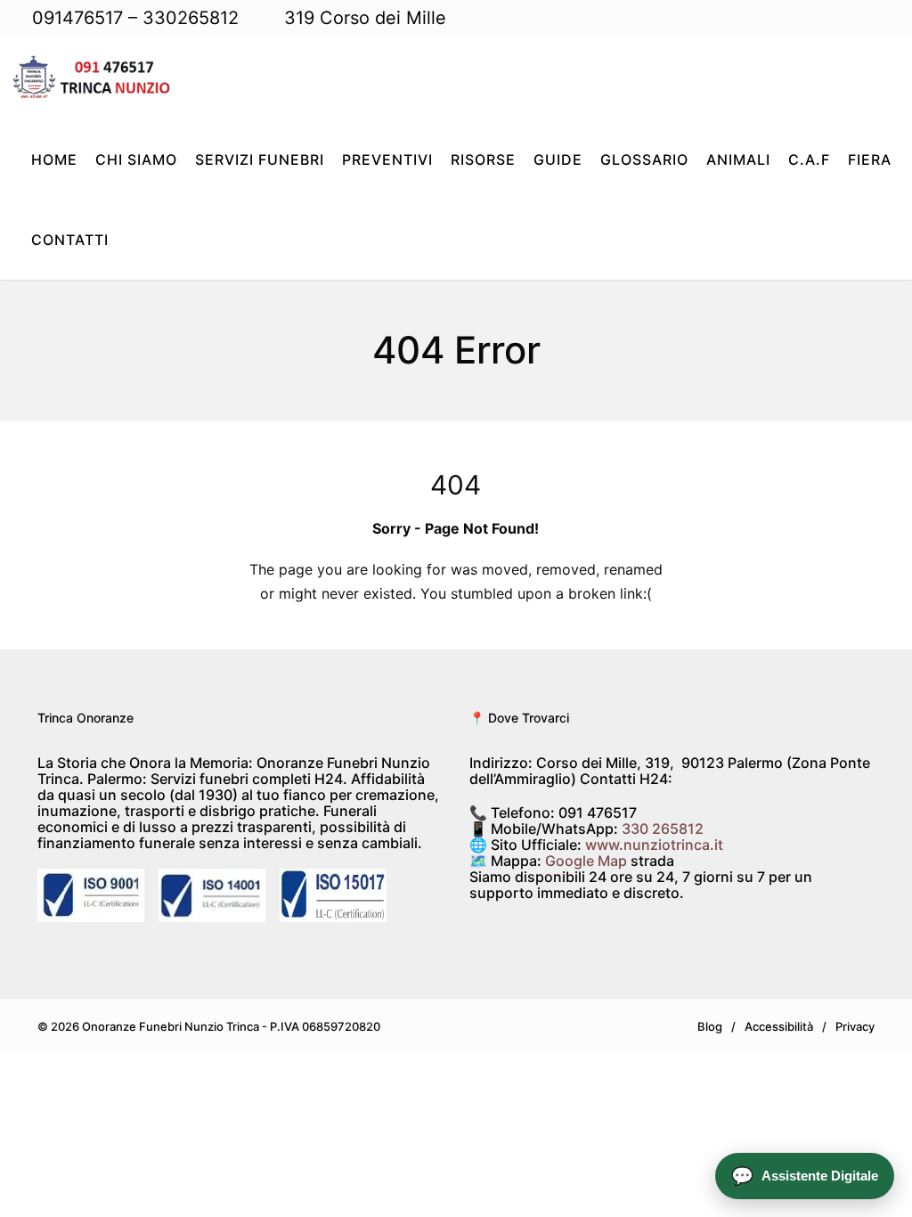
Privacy (855, 1026)
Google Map (586, 861)
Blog (709, 1026)
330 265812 (663, 828)
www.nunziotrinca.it (654, 845)
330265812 (190, 18)
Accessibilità (779, 1026)
